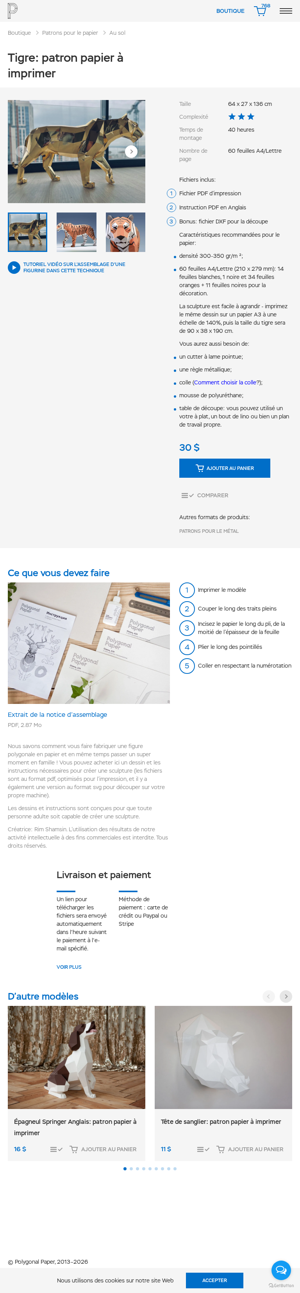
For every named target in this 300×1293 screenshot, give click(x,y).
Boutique (230, 10)
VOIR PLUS (69, 967)
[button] (22, 151)
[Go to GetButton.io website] (281, 1285)
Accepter (214, 1280)
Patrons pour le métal (209, 531)
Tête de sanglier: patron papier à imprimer (221, 1122)
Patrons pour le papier (70, 32)
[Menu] (286, 11)
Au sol (117, 32)
